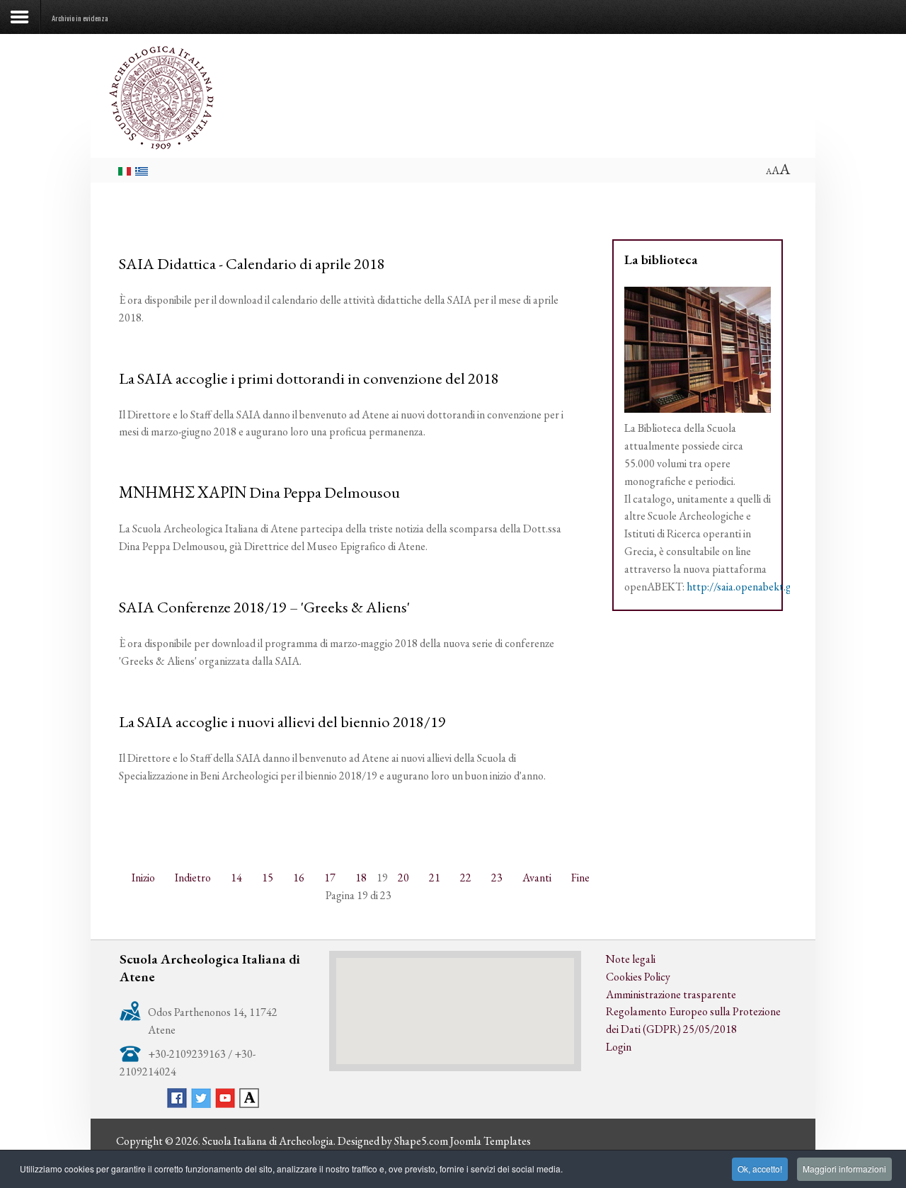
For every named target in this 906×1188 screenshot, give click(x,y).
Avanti (536, 877)
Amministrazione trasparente (671, 994)
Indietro (193, 877)
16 (298, 877)
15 (267, 877)
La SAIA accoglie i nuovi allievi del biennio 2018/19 (282, 721)
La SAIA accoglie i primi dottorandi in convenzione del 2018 (309, 378)
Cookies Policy (638, 976)
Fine (580, 877)
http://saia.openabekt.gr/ (743, 586)
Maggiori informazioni (844, 1169)
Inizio (143, 877)
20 (403, 877)
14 (236, 877)
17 (330, 877)
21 (434, 877)
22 (465, 877)
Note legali (630, 959)
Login (618, 1046)
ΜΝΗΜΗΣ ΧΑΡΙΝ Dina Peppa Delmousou (259, 492)
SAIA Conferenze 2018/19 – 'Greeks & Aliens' (264, 606)
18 (361, 877)
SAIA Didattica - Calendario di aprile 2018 (252, 263)
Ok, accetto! (760, 1169)
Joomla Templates (490, 1140)
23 (497, 877)
